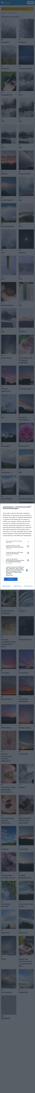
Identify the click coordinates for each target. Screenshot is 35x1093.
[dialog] (17, 546)
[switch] (27, 546)
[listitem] (17, 541)
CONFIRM (11, 579)
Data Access (17, 586)
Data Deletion (6, 586)
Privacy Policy (28, 586)
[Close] (31, 507)
